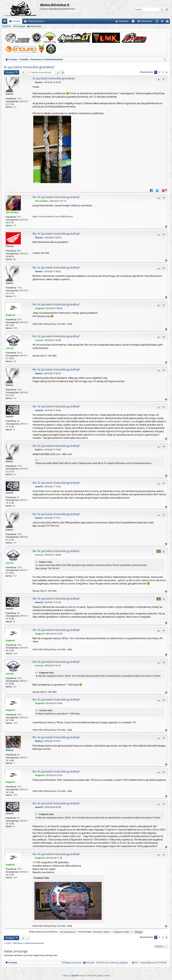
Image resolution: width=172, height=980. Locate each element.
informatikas (12, 212)
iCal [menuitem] (136, 962)
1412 (19, 98)
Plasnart (10, 246)
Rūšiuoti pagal (85, 932)
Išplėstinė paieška (166, 9)
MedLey (9, 750)
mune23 (9, 416)
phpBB (74, 975)
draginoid (10, 315)
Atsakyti (10, 72)
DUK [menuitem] (134, 22)
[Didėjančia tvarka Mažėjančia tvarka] (123, 932)
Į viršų (166, 190)
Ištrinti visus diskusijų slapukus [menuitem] (113, 962)
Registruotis (35, 26)
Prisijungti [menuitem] (163, 22)
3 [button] (162, 72)
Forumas (12, 962)
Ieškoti (161, 9)
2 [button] (159, 72)
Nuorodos (5, 22)
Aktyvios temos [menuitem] (158, 22)
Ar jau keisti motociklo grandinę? (29, 67)
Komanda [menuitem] (90, 962)
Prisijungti (20, 26)
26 (18, 421)
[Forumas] (21, 9)
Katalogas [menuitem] (123, 21)
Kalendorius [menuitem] (146, 21)
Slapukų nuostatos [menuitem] (72, 962)
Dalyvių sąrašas (35, 21)
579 (19, 217)
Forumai (16, 21)
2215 (19, 353)
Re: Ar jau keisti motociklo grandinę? (56, 197)
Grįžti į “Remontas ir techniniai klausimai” (25, 943)
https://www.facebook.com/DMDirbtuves (53, 216)
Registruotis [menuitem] (168, 22)
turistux (10, 348)
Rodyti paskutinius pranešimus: (44, 932)
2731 (19, 319)
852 (19, 251)
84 (18, 755)
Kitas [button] (166, 72)
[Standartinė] (33, 82)
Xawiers (9, 94)
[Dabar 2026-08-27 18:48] (165, 59)
